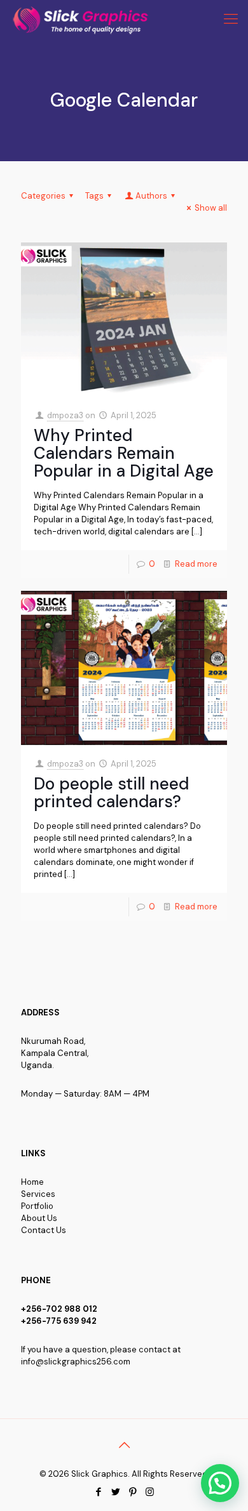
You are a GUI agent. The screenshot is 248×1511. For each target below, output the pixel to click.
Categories (43, 195)
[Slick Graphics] (83, 19)
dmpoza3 (65, 415)
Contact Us (43, 1230)
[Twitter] (115, 1492)
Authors (151, 195)
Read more (196, 563)
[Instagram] (149, 1492)
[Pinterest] (132, 1492)
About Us (39, 1218)
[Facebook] (98, 1492)
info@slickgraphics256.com (75, 1361)
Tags (94, 195)
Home (32, 1182)
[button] (220, 1483)
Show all (211, 207)
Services (38, 1194)
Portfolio (37, 1206)
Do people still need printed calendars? (111, 792)
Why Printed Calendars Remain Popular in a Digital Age (124, 453)
